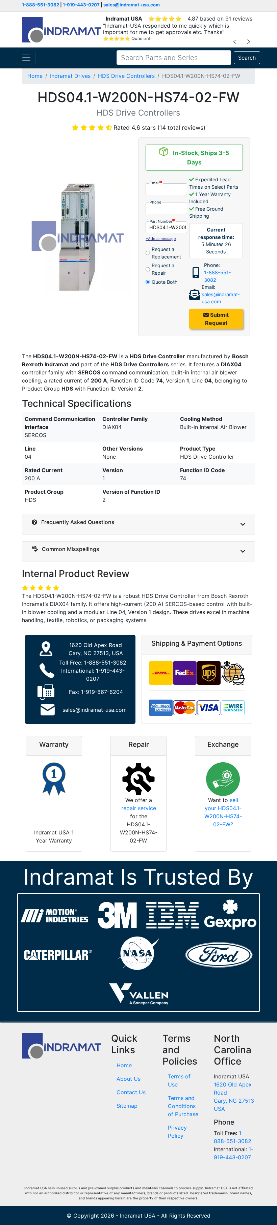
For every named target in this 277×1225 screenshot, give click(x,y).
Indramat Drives (70, 75)
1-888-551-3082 (40, 4)
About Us (129, 1078)
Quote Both (165, 282)
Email (154, 183)
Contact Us (131, 1092)
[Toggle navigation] (26, 57)
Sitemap (127, 1105)
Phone (155, 202)
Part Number (161, 221)
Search (247, 57)
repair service (138, 808)
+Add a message (161, 238)
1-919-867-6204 (102, 691)
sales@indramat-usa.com (131, 4)
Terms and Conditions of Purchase (183, 1106)
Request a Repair (163, 269)
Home (35, 75)
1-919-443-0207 (81, 4)
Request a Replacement (166, 252)
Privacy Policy (177, 1131)
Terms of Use (179, 1080)
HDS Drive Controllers (126, 75)
